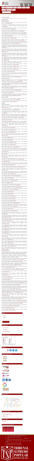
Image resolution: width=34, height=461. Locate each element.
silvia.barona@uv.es (11, 92)
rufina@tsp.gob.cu (5, 26)
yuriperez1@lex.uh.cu (11, 71)
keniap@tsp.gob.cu (21, 159)
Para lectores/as (5, 327)
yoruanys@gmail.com (5, 223)
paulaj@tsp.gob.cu (5, 135)
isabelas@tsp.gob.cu (5, 156)
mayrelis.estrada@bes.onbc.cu (7, 217)
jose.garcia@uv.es (19, 90)
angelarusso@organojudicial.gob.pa (13, 305)
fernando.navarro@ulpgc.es (18, 303)
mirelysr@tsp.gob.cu (5, 151)
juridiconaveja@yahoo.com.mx (10, 267)
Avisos (28, 7)
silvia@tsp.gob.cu (13, 132)
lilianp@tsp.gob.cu (5, 153)
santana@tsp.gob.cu (23, 115)
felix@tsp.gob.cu (12, 196)
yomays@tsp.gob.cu (23, 122)
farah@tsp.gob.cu (9, 23)
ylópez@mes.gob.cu (5, 170)
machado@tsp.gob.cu (10, 193)
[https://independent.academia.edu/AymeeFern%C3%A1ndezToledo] (6, 379)
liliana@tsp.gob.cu (13, 28)
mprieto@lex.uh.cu (16, 64)
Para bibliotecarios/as (6, 331)
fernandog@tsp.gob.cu (10, 191)
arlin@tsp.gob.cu (12, 164)
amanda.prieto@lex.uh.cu (17, 175)
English (4, 315)
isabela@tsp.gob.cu (10, 137)
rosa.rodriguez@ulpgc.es (6, 295)
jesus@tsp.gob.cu (12, 129)
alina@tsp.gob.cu (12, 127)
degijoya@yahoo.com (5, 74)
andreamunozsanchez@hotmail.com (15, 288)
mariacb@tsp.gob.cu (16, 109)
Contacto (3, 9)
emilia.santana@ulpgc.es (6, 274)
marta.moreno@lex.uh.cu (17, 62)
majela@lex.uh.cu (16, 69)
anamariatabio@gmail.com (17, 76)
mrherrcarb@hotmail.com (21, 253)
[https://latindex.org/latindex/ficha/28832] (5, 370)
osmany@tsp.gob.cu (23, 149)
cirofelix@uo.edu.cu (15, 206)
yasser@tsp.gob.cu (13, 200)
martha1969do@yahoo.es (19, 292)
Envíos (24, 7)
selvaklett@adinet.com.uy (22, 282)
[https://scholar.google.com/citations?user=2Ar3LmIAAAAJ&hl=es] (3, 379)
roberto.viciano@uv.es (20, 259)
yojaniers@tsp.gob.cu (10, 177)
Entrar (14, 9)
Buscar (13, 12)
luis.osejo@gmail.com (9, 277)
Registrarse (9, 9)
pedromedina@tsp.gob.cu (6, 161)
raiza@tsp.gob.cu (21, 31)
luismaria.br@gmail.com (6, 271)
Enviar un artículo (6, 321)
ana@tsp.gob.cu (21, 117)
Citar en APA (4, 421)
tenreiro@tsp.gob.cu (23, 33)
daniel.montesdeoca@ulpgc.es (17, 298)
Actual (15, 7)
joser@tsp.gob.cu (12, 198)
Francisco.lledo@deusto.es (16, 99)
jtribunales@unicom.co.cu (6, 107)
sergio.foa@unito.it (7, 84)
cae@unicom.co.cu (13, 173)
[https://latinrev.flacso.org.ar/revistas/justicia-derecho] (5, 375)
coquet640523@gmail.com (16, 203)
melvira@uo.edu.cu (15, 210)
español (4, 317)
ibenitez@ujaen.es (14, 101)
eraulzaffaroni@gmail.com (18, 81)
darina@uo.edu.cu (11, 208)
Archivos (19, 7)
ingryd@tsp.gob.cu (13, 144)
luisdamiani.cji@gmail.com (19, 269)
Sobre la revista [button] (9, 7)
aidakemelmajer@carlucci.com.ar (15, 95)
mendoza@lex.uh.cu (17, 43)
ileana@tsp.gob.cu (10, 119)
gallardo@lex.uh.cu (5, 51)
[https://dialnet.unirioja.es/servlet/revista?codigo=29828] (6, 373)
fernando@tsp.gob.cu (16, 146)
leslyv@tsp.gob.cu (18, 184)
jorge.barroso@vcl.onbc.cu (8, 220)
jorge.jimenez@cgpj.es (16, 284)
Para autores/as (5, 329)
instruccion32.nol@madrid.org (18, 261)
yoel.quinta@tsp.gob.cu (18, 187)
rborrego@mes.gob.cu (5, 249)
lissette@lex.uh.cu (16, 66)
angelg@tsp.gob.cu (10, 182)
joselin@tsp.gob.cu (13, 142)
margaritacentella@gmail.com (9, 87)
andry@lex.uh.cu (4, 47)
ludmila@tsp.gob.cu (14, 180)
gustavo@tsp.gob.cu (22, 40)
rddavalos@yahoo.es (5, 55)
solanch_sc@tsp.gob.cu (15, 189)
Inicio (3, 7)
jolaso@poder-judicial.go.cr (10, 307)
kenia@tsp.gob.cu (5, 125)
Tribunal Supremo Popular (7, 414)
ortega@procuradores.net (17, 264)
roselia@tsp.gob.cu (10, 35)
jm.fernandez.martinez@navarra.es (10, 310)
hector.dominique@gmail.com (6, 279)
